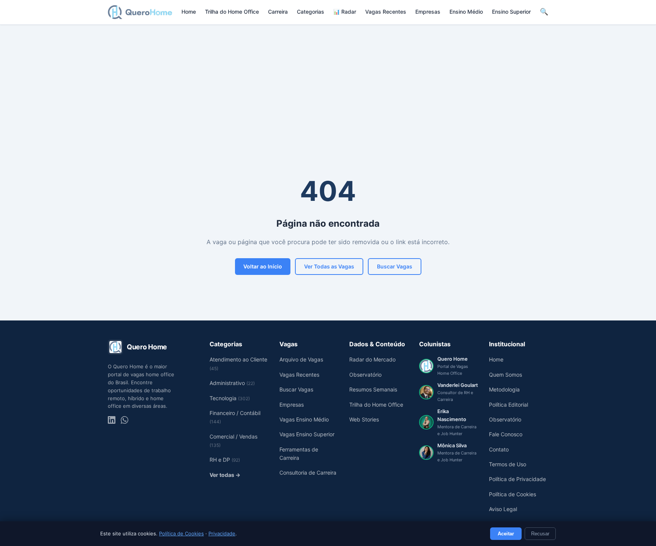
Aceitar (506, 534)
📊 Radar (344, 11)
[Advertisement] (328, 81)
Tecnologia (230, 398)
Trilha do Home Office (232, 11)
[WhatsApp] (124, 420)
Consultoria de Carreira (307, 472)
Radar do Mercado (372, 359)
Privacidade (221, 533)
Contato (499, 449)
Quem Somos (505, 374)
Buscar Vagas (394, 266)
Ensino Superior (511, 11)
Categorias (310, 11)
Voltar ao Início (262, 266)
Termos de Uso (507, 464)
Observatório (365, 374)
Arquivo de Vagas (301, 359)
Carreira (278, 11)
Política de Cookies (181, 533)
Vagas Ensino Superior (306, 434)
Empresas (427, 11)
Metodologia (504, 389)
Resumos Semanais (373, 389)
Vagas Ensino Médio (304, 419)
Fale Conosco (505, 434)
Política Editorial (508, 404)
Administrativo (232, 383)
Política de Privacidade (517, 479)
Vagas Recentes (385, 11)
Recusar (540, 534)
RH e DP (225, 459)
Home (188, 11)
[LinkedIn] (111, 420)
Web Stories (364, 419)
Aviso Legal (503, 509)
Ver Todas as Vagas (329, 266)
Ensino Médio (466, 11)
